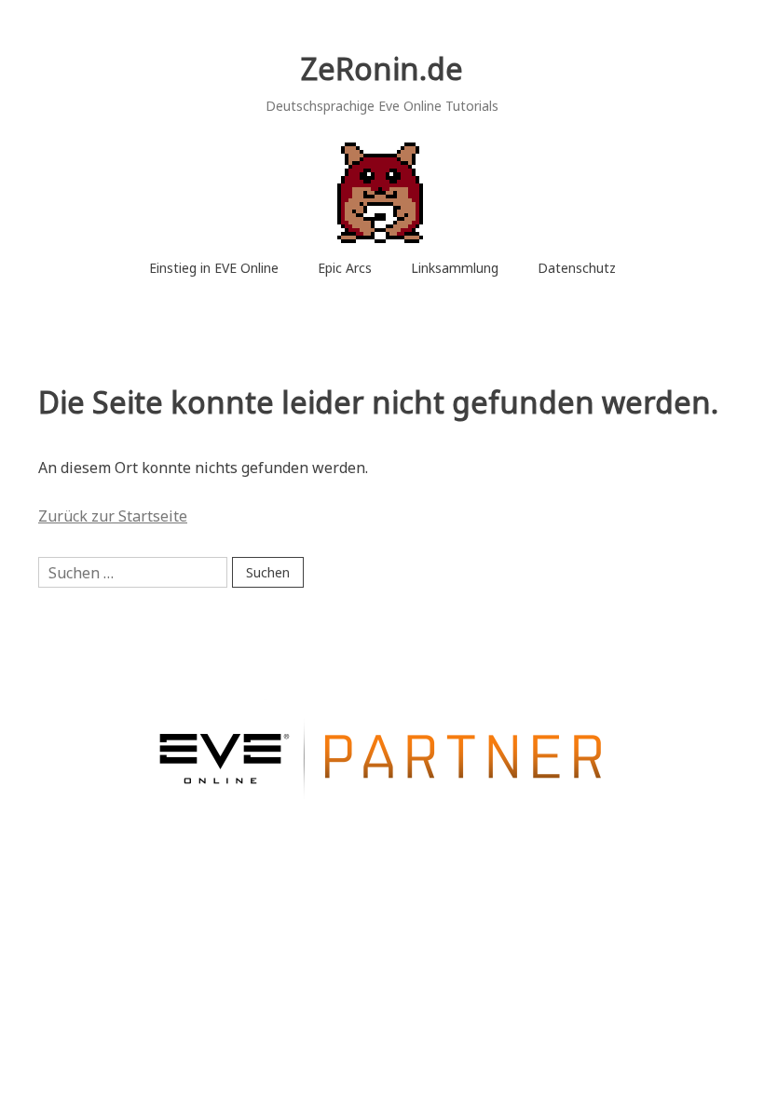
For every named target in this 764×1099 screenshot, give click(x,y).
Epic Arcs (345, 268)
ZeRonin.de (382, 68)
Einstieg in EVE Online (214, 268)
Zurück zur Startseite (112, 516)
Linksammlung (454, 268)
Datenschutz (577, 268)
